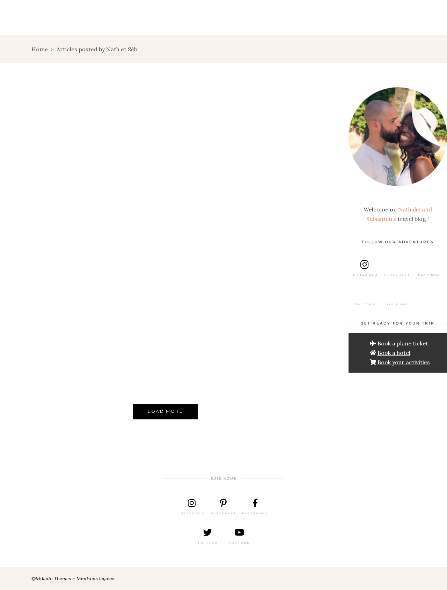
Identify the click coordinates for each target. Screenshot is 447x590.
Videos (44, 118)
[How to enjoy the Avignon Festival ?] (206, 284)
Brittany (31, 229)
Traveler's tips (125, 346)
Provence (206, 367)
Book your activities (404, 362)
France (59, 229)
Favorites (192, 348)
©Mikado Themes (51, 578)
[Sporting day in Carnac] (125, 166)
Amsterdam (275, 332)
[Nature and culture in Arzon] (44, 166)
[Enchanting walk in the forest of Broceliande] (287, 166)
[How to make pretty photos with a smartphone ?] (125, 275)
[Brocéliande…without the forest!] (206, 166)
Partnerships (124, 336)
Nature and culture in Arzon (44, 213)
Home (39, 49)
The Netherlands (287, 351)
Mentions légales (95, 578)
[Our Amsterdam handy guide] (287, 280)
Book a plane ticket (403, 343)
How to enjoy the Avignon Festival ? (206, 331)
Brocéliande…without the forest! (205, 213)
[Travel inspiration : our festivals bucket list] (44, 287)
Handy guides (205, 357)
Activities (44, 362)
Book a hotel (394, 352)
